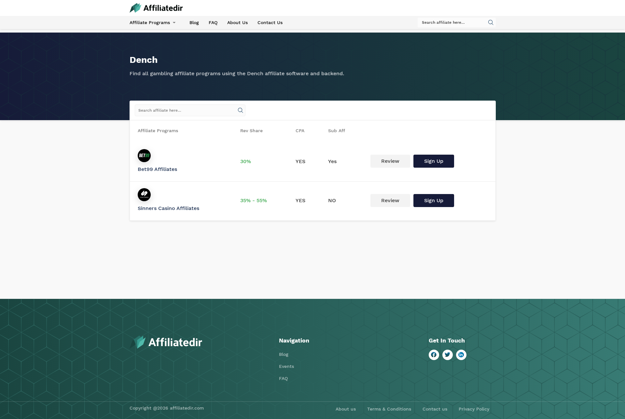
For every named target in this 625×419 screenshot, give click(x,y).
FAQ (213, 22)
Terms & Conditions (389, 409)
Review (390, 161)
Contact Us (270, 22)
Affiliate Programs (150, 22)
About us (346, 409)
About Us (237, 22)
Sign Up (433, 161)
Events (286, 366)
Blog (194, 22)
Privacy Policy (474, 409)
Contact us (435, 409)
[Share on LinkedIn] (461, 355)
